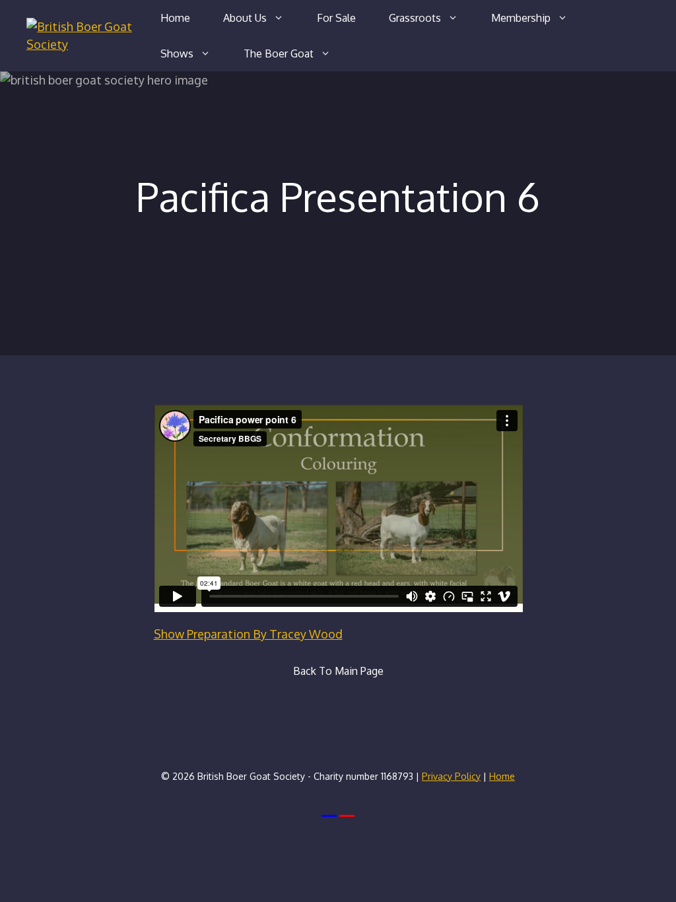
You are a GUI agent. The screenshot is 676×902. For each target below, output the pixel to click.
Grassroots (415, 17)
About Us (245, 17)
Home (175, 17)
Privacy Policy (451, 776)
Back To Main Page (338, 670)
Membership (521, 17)
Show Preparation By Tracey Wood (248, 634)
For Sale (336, 17)
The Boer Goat (279, 53)
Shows (176, 53)
